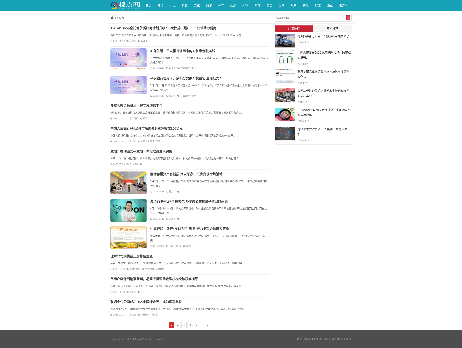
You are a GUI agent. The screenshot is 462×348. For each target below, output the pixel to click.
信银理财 (160, 269)
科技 (185, 5)
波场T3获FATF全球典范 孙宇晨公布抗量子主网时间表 (189, 201)
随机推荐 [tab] (332, 28)
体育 (221, 5)
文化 (197, 5)
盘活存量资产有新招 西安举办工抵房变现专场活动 (186, 174)
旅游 (209, 5)
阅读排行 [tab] (294, 28)
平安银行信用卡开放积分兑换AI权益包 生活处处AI (186, 78)
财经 (173, 5)
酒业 (330, 5)
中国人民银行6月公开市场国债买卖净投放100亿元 (146, 128)
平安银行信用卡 (188, 68)
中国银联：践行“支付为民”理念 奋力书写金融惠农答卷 (189, 229)
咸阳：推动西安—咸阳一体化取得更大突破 (141, 151)
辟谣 (145, 118)
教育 (257, 5)
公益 (269, 5)
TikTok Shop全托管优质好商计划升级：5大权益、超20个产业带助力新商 (163, 28)
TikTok (144, 41)
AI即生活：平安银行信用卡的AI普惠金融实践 (182, 51)
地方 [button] (342, 5)
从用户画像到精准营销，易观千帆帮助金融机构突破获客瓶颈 (154, 279)
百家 (281, 5)
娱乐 (233, 5)
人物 (245, 5)
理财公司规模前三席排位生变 (131, 256)
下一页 (205, 324)
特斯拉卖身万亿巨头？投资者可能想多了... (324, 36)
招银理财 (149, 269)
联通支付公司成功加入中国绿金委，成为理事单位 (146, 302)
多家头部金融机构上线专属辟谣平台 (136, 106)
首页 (148, 5)
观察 (294, 5)
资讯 (306, 5)
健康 (318, 5)
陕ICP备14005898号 (307, 339)
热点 (161, 5)
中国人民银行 (147, 141)
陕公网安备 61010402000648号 (335, 339)
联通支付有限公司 (149, 315)
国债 (158, 141)
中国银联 (187, 246)
